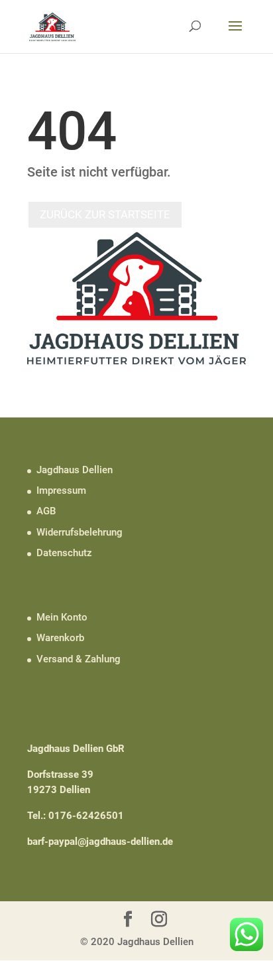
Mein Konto (61, 617)
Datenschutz (64, 553)
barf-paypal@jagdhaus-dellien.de (100, 842)
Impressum (61, 490)
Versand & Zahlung (78, 659)
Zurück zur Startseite (105, 214)
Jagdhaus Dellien (74, 470)
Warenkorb (60, 638)
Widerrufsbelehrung (79, 532)
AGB (46, 511)
